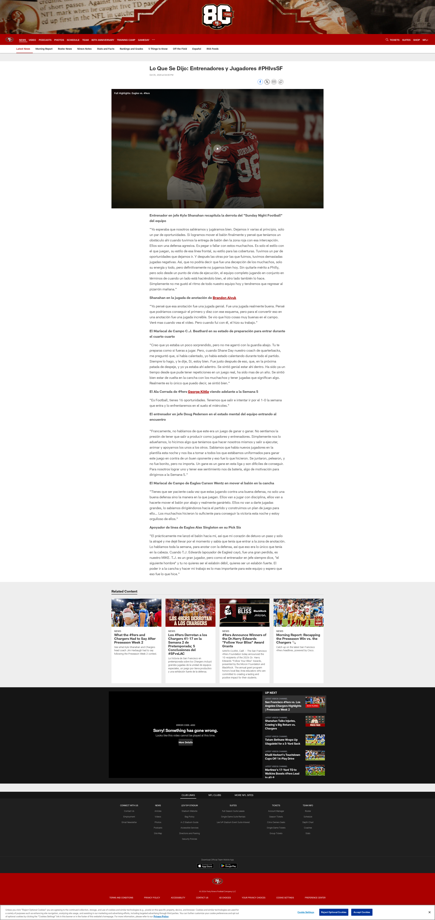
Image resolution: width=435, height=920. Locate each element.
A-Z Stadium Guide (189, 822)
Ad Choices (225, 897)
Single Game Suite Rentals (233, 816)
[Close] (429, 912)
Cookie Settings (285, 897)
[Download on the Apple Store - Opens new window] (205, 866)
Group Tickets (276, 833)
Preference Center (315, 897)
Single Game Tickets (276, 827)
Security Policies (189, 839)
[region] (217, 912)
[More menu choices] (153, 39)
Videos (158, 816)
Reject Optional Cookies (333, 912)
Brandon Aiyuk (224, 297)
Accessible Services (189, 827)
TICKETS (276, 805)
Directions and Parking (189, 833)
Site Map (158, 833)
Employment (129, 816)
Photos (158, 822)
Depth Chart (308, 822)
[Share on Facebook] (260, 83)
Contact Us (129, 811)
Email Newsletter (129, 822)
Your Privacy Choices (253, 897)
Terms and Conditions (121, 897)
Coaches (308, 827)
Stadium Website (189, 811)
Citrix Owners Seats (276, 822)
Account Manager (276, 811)
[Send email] (274, 83)
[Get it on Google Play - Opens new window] (228, 867)
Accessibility (178, 897)
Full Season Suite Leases (233, 811)
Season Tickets (276, 816)
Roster (308, 811)
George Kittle (198, 391)
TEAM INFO (308, 805)
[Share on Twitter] (267, 83)
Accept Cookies (362, 912)
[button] (217, 149)
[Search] (387, 39)
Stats (308, 833)
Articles (158, 811)
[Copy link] (280, 82)
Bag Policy (189, 816)
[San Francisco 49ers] (217, 882)
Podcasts (158, 827)
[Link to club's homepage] (9, 39)
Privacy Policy (152, 897)
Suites (233, 805)
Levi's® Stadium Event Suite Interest (233, 822)
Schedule (308, 816)
